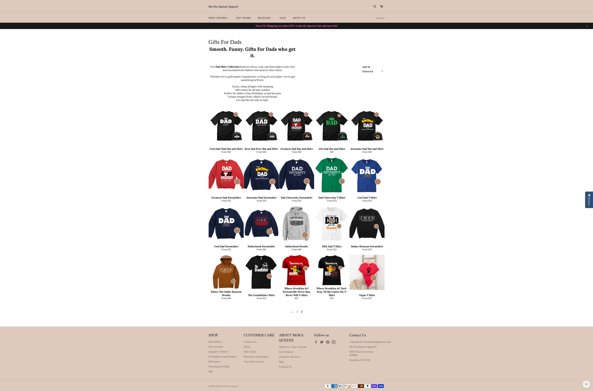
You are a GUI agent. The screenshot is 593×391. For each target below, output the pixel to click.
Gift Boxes (243, 17)
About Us (299, 17)
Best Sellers (215, 341)
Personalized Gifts (218, 366)
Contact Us (250, 341)
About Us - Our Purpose (293, 346)
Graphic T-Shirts (218, 351)
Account (380, 18)
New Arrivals (215, 346)
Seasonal (264, 17)
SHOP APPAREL (218, 17)
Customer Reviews (289, 356)
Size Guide (250, 351)
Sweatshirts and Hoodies (222, 356)
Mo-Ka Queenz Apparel (223, 6)
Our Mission (286, 351)
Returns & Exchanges (256, 356)
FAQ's (247, 346)
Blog (281, 361)
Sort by (366, 67)
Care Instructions (254, 361)
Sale (283, 17)
